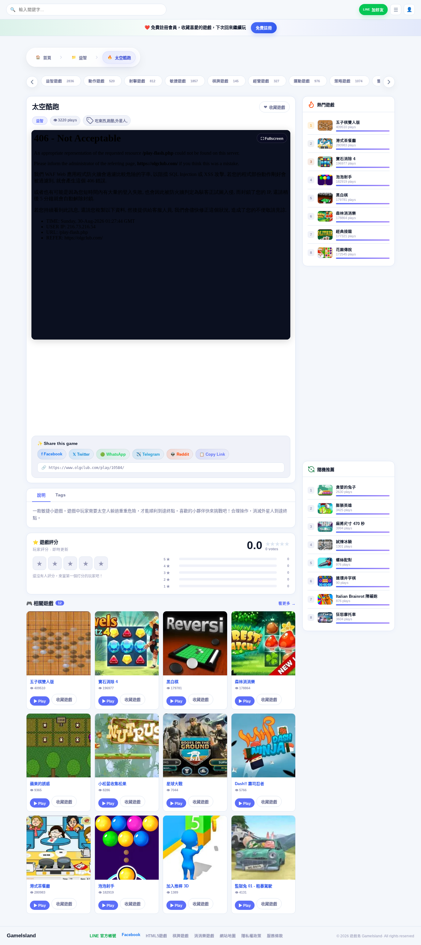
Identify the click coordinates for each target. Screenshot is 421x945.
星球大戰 (174, 783)
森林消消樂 (245, 681)
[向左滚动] (32, 82)
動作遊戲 (101, 81)
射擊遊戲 (142, 81)
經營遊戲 (266, 81)
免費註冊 (264, 28)
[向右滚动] (389, 82)
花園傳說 (344, 250)
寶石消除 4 (108, 681)
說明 (41, 495)
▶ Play (40, 701)
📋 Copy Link (212, 454)
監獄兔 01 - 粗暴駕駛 (253, 886)
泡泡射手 (106, 886)
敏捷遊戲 (184, 81)
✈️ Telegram (148, 454)
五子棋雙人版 (42, 681)
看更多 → (287, 603)
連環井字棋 (346, 578)
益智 (39, 121)
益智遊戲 (60, 81)
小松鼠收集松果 (112, 783)
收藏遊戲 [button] (277, 107)
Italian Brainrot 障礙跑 (357, 596)
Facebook (131, 935)
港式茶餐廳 (40, 886)
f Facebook (51, 454)
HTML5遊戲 (156, 936)
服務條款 (275, 936)
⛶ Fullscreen (272, 138)
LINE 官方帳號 (103, 936)
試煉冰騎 (344, 542)
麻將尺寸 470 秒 (350, 524)
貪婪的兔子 (346, 487)
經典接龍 (344, 232)
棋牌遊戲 (225, 81)
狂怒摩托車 (346, 615)
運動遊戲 (307, 81)
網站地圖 (228, 936)
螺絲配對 (344, 560)
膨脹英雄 (344, 505)
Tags (60, 495)
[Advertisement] (160, 387)
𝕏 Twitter (81, 454)
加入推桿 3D (177, 886)
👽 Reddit (179, 454)
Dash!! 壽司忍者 (249, 783)
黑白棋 (172, 681)
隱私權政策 (251, 936)
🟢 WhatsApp (113, 454)
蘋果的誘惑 (40, 783)
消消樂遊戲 (204, 936)
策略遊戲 (348, 81)
